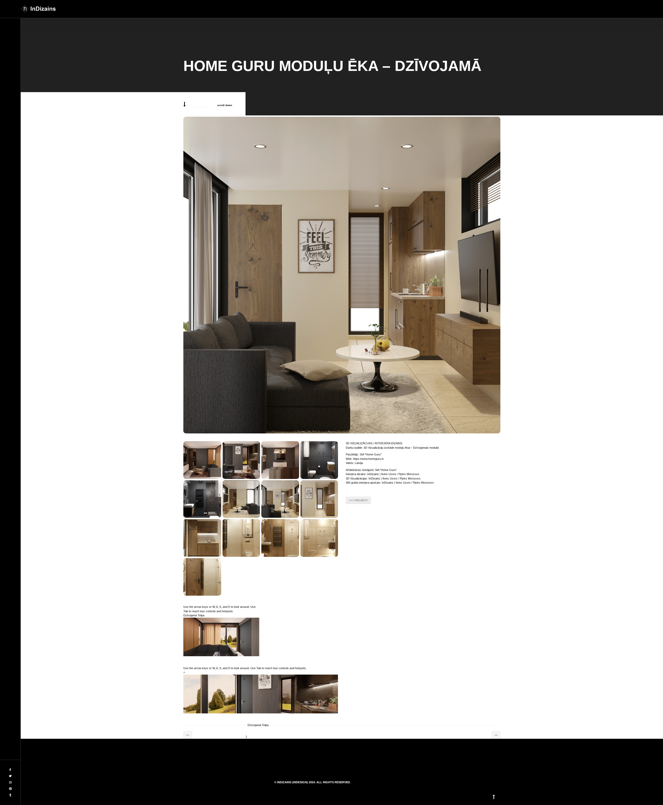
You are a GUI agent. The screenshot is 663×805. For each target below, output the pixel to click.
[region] (221, 635)
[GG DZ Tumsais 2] (202, 460)
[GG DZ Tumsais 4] (319, 460)
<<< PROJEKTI (358, 500)
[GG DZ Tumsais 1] (241, 460)
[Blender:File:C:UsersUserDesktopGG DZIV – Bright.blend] (241, 499)
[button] (244, 679)
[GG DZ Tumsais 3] (280, 460)
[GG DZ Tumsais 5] (202, 499)
